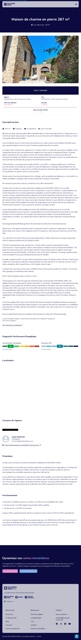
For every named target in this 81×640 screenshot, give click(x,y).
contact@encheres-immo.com (63, 619)
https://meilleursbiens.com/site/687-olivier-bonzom (22, 445)
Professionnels (11, 618)
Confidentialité (36, 618)
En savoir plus (7, 349)
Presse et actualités (38, 629)
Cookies (33, 625)
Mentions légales (37, 614)
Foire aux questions (13, 629)
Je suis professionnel (28, 571)
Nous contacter (61, 614)
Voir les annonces (10, 571)
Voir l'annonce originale (11, 325)
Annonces (9, 614)
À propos (9, 625)
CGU (32, 621)
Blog (7, 621)
